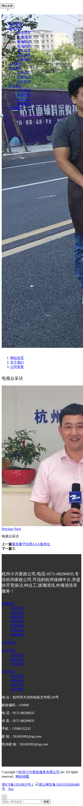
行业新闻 (24, 81)
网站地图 (22, 776)
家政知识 (24, 77)
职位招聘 (24, 103)
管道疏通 (24, 50)
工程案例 (15, 63)
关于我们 (15, 86)
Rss (11, 789)
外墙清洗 (24, 37)
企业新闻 (15, 68)
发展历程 (24, 95)
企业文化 (24, 99)
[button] (7, 529)
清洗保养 (24, 46)
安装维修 (24, 55)
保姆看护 (24, 59)
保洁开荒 (24, 32)
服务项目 (15, 28)
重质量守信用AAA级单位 (31, 544)
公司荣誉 (24, 90)
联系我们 (15, 108)
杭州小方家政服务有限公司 (39, 772)
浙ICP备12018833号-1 (18, 784)
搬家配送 (24, 41)
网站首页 (15, 23)
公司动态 (24, 72)
